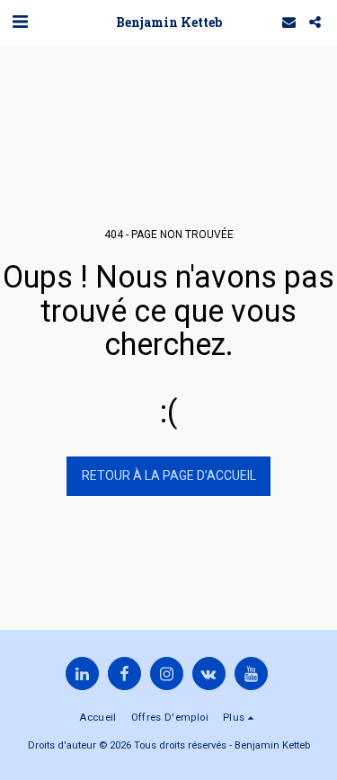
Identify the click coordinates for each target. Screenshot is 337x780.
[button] (19, 21)
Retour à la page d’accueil (169, 475)
